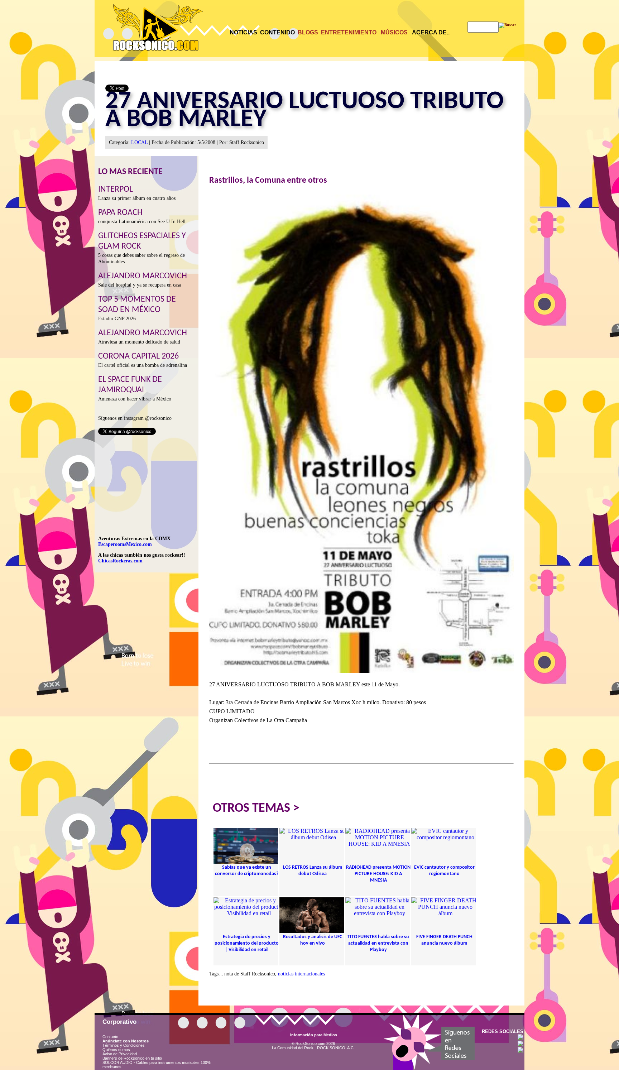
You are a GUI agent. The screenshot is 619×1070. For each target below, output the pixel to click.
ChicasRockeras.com (120, 560)
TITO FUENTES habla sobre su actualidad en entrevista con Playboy (378, 943)
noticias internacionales (301, 974)
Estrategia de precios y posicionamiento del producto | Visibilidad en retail (247, 943)
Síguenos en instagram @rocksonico (135, 418)
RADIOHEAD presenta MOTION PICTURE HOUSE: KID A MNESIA (378, 874)
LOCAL (139, 142)
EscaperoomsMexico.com (125, 544)
